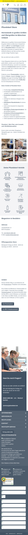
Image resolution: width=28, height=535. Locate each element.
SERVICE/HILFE (6, 416)
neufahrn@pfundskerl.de (12, 234)
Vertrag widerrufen (7, 432)
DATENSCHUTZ (12, 533)
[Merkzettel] (21, 5)
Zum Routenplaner (7, 304)
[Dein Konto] (18, 5)
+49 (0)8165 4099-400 (9, 233)
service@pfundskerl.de (10, 405)
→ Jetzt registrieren (20, 1)
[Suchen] (14, 5)
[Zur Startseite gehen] (7, 4)
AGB (7, 533)
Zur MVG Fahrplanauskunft (10, 309)
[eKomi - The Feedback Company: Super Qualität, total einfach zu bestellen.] (7, 481)
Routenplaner (7, 284)
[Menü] (3, 4)
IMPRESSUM (19, 533)
